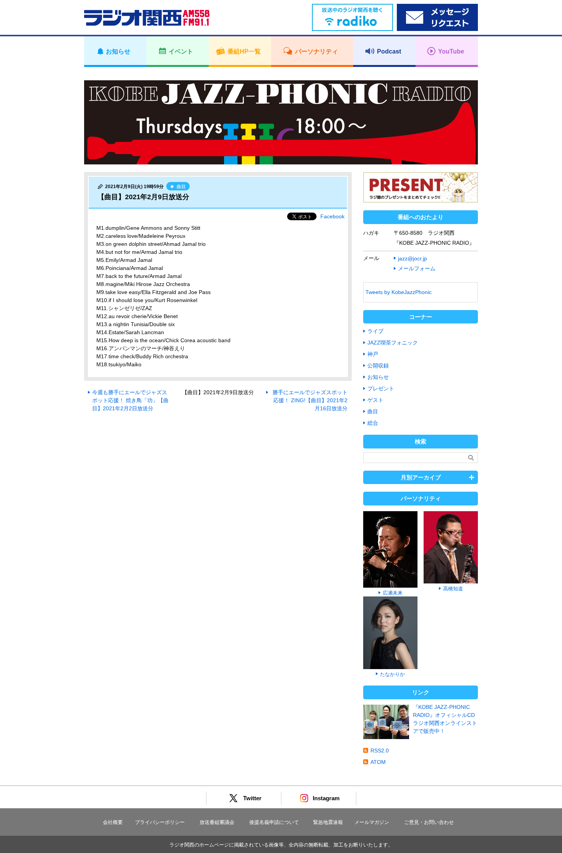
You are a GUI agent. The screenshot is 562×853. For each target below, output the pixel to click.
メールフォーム (416, 268)
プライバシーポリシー (160, 822)
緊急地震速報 (328, 822)
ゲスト (375, 400)
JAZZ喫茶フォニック (392, 343)
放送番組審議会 (217, 822)
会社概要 (113, 822)
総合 (372, 423)
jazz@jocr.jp (412, 258)
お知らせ (378, 377)
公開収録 (378, 365)
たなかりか (392, 674)
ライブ (375, 331)
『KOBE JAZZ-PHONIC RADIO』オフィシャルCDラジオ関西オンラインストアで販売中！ (445, 719)
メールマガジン (371, 822)
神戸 (372, 354)
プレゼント (380, 388)
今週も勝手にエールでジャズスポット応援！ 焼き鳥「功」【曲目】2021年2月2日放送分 (130, 400)
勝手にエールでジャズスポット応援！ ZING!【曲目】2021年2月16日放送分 (310, 400)
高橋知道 (453, 588)
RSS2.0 (379, 750)
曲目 (372, 411)
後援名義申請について (274, 822)
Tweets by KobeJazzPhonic (398, 292)
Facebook (332, 216)
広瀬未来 (393, 593)
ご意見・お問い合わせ (429, 822)
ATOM (378, 762)
